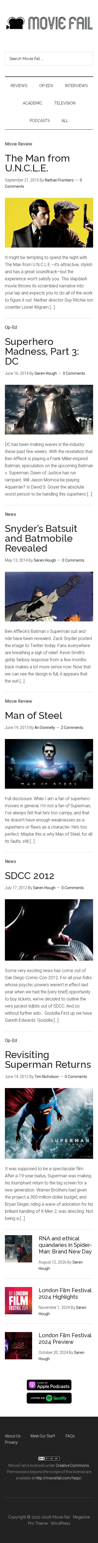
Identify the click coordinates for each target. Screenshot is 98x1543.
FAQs (70, 1436)
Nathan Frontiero (59, 180)
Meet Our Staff (42, 1436)
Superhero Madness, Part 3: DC (42, 351)
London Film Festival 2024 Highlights (65, 1293)
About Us (13, 1436)
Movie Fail (49, 23)
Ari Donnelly (45, 727)
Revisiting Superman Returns (48, 1059)
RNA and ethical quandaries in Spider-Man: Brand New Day (65, 1245)
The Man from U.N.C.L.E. (37, 163)
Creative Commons (72, 1465)
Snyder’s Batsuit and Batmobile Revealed (41, 538)
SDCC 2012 (29, 875)
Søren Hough (46, 373)
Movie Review (18, 144)
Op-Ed (11, 327)
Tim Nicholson (47, 1076)
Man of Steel (33, 715)
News (10, 514)
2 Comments (72, 727)
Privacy (11, 1442)
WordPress (60, 1523)
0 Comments (74, 373)
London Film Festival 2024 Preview (65, 1338)
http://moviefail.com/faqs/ (59, 1478)
